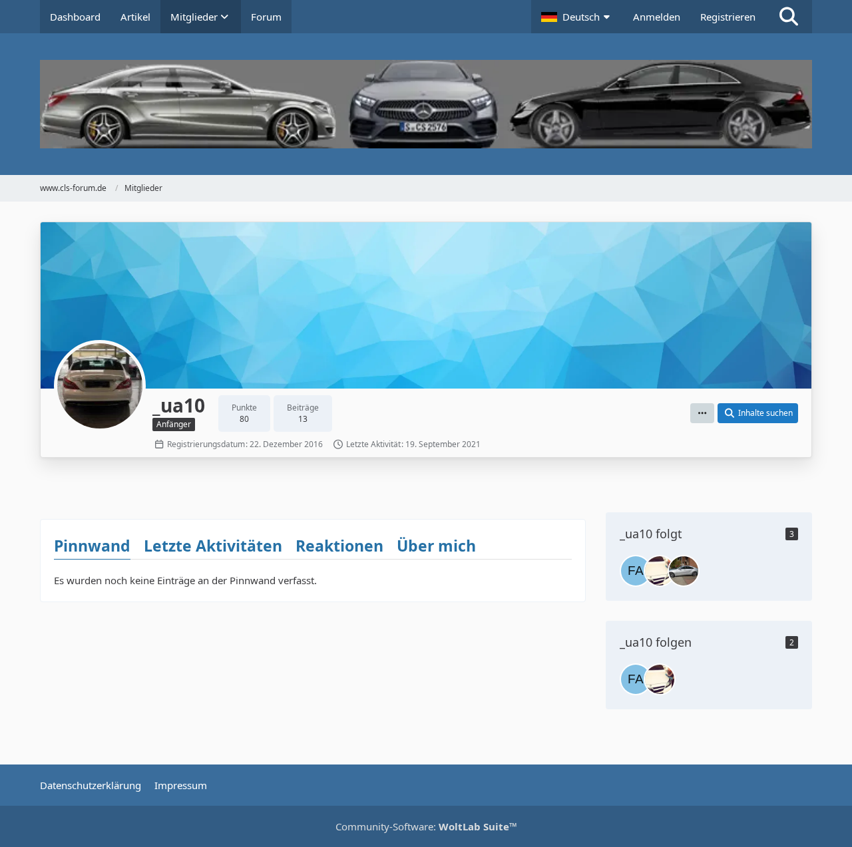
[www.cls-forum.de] (426, 104)
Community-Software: (426, 826)
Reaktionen (339, 545)
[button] (577, 16)
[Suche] (788, 16)
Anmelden (656, 16)
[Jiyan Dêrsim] (660, 571)
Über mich (436, 545)
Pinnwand (92, 545)
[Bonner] (684, 571)
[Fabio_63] (636, 571)
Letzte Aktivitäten (213, 545)
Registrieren (727, 16)
